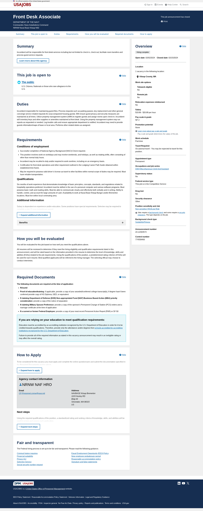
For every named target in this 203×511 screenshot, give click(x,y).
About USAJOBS (19, 503)
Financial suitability (25, 456)
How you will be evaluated (97, 34)
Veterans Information (76, 497)
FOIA (40, 503)
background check (156, 212)
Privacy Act (21, 459)
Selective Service (24, 462)
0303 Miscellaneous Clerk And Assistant (152, 169)
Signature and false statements (84, 462)
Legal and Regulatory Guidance (97, 497)
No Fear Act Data (64, 503)
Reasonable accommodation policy (86, 459)
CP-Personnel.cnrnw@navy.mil (32, 393)
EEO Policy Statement (21, 497)
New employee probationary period (86, 456)
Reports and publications (94, 503)
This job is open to (39, 34)
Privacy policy (78, 503)
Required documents (124, 34)
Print (166, 21)
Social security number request (30, 465)
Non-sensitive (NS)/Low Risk (147, 209)
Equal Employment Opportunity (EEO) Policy (90, 453)
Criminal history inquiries (27, 453)
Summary (20, 34)
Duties (57, 34)
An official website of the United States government (33, 1)
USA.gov (125, 503)
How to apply (146, 34)
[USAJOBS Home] (23, 5)
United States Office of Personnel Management (45, 489)
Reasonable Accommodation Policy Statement (49, 497)
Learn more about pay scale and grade (152, 131)
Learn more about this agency (33, 61)
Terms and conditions (113, 503)
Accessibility (32, 503)
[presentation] (161, 77)
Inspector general (50, 503)
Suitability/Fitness (142, 222)
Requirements (72, 34)
